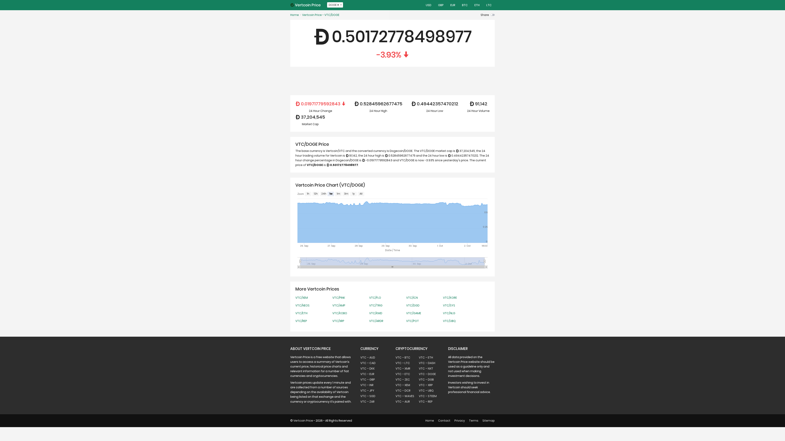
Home (429, 421)
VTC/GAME (413, 313)
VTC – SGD (367, 396)
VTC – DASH (427, 363)
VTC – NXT (426, 368)
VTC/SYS (449, 305)
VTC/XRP (338, 321)
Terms (473, 421)
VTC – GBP (367, 380)
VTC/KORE (450, 298)
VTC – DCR (403, 391)
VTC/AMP (338, 305)
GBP (440, 5)
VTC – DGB (426, 380)
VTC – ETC (403, 374)
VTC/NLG (449, 313)
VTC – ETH (426, 357)
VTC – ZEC (403, 380)
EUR (452, 5)
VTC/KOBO (339, 313)
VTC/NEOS (302, 305)
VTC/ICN (412, 298)
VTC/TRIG (375, 305)
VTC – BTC (403, 357)
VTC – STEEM (428, 396)
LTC (489, 5)
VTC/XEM (301, 298)
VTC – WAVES (405, 396)
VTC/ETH (301, 313)
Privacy (459, 421)
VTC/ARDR (376, 321)
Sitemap (488, 421)
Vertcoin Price (308, 5)
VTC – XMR (403, 368)
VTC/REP (301, 321)
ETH (477, 5)
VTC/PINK (338, 298)
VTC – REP (426, 402)
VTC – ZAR (367, 402)
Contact (444, 421)
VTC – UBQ (426, 391)
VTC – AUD (367, 357)
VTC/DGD (412, 305)
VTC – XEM (403, 385)
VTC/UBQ (449, 321)
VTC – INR (366, 385)
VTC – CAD (368, 363)
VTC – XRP (426, 385)
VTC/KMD (375, 313)
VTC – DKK (367, 368)
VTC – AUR (403, 402)
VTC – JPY (367, 391)
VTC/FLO (375, 298)
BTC (464, 5)
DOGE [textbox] (334, 5)
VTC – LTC (403, 363)
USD (428, 5)
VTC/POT (412, 321)
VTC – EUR (367, 374)
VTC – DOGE (427, 374)
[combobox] (335, 5)
